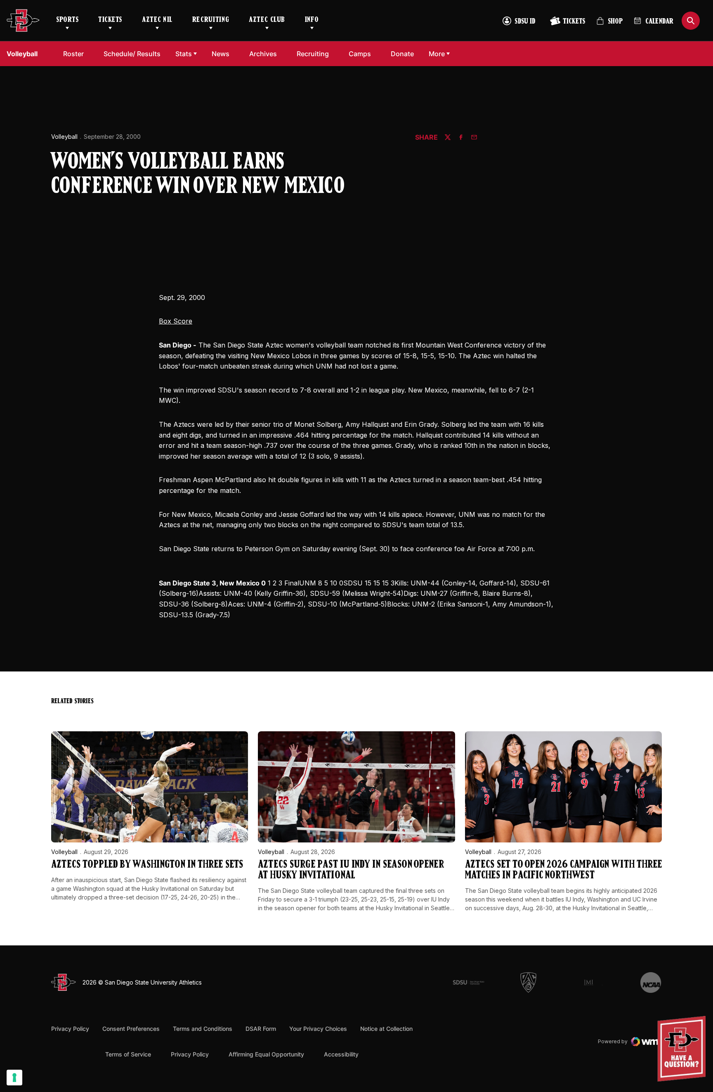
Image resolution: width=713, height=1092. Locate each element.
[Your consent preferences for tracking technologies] (14, 1077)
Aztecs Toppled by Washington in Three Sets (147, 865)
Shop (609, 24)
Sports (67, 20)
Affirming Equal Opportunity (266, 1054)
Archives (263, 54)
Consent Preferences (131, 1028)
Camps (362, 53)
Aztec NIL (157, 20)
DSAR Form (261, 1028)
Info (312, 20)
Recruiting (210, 20)
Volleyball (64, 136)
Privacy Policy (70, 1028)
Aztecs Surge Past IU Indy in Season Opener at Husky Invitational (351, 870)
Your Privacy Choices (318, 1028)
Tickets (110, 20)
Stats (183, 54)
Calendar (659, 22)
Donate (404, 53)
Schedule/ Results (132, 54)
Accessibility (341, 1054)
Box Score (175, 321)
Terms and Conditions (202, 1028)
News (220, 54)
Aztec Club (267, 20)
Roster (73, 54)
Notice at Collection (386, 1028)
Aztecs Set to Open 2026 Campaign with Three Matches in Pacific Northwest (563, 870)
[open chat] (683, 1049)
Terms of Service (128, 1054)
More (437, 54)
